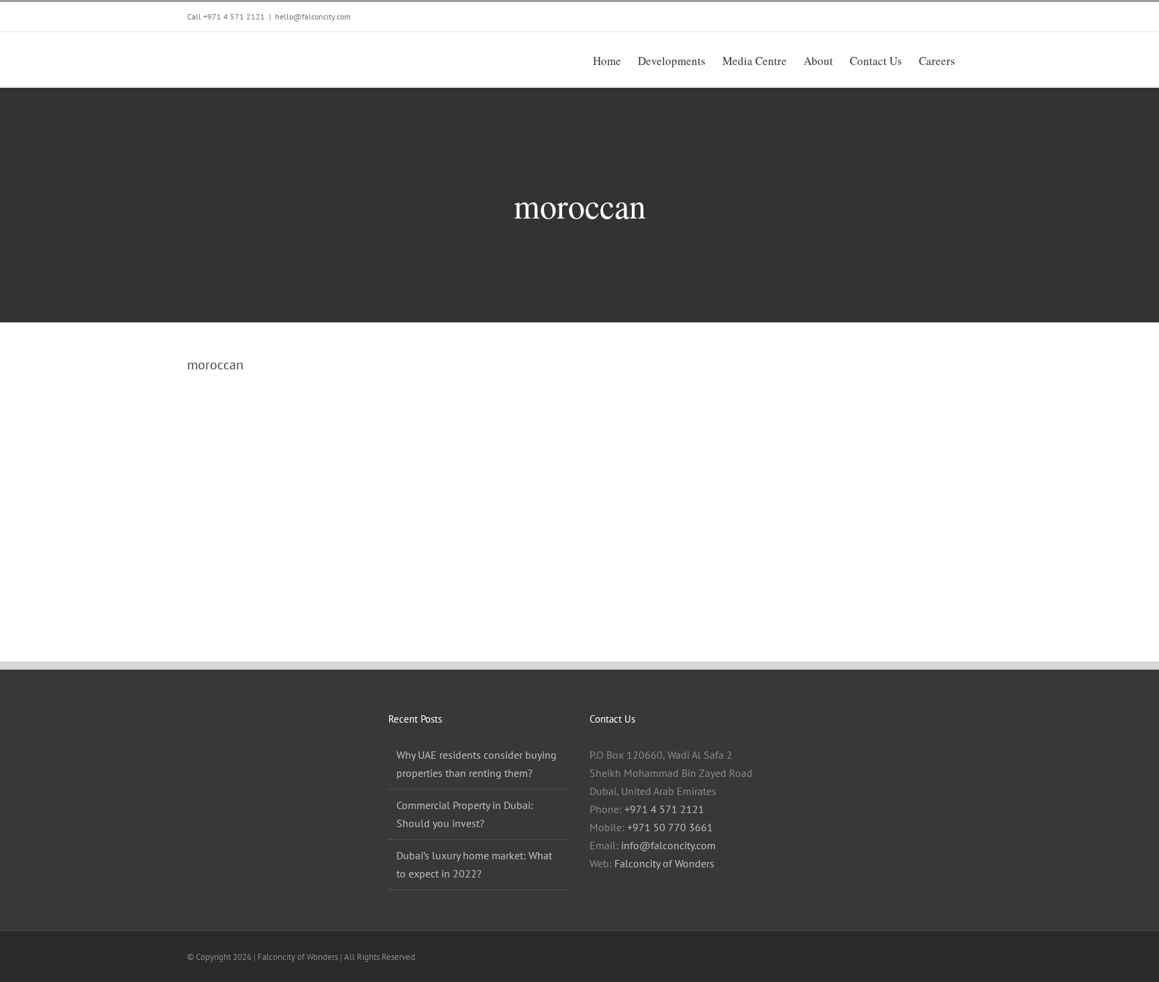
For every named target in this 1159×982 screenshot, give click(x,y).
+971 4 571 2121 (234, 16)
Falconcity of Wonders (664, 863)
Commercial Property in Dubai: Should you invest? (464, 814)
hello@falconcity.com (313, 16)
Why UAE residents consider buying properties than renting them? (476, 764)
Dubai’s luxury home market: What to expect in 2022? (474, 864)
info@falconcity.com (668, 845)
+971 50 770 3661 (670, 827)
